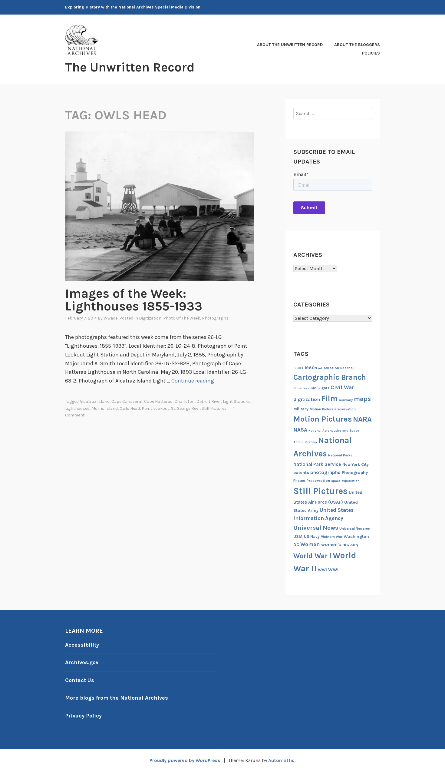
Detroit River (208, 401)
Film (329, 398)
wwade (110, 318)
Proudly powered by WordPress (185, 760)
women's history (339, 544)
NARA (362, 419)
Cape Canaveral (126, 401)
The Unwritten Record (130, 67)
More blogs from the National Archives (116, 697)
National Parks (340, 455)
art (320, 368)
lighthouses (77, 408)
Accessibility (82, 644)
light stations (237, 401)
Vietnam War (331, 537)
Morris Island (104, 408)
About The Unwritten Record (290, 44)
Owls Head (130, 408)
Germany (346, 400)
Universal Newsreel (355, 529)
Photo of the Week (181, 318)
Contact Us (79, 680)
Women (310, 544)
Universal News (315, 527)
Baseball (347, 368)
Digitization (150, 318)
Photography (355, 472)
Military (300, 409)
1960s (311, 367)
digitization (306, 399)
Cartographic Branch (329, 377)
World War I (312, 556)
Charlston (184, 401)
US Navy (312, 536)
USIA (298, 536)
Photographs (215, 318)
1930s (298, 368)
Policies (371, 53)
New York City (355, 464)
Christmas (301, 388)
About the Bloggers (357, 44)
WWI (322, 570)
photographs (325, 472)
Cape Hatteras (158, 401)
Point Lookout (155, 408)
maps (362, 399)
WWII (334, 569)
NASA (300, 430)
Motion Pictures (322, 419)
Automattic (281, 760)
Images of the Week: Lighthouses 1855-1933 (133, 300)
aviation (331, 368)
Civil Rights (320, 388)
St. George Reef (185, 408)
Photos (299, 481)
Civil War (342, 387)
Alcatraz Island (95, 401)
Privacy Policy (83, 715)
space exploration (345, 481)
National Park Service (317, 464)
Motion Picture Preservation (333, 409)
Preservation (318, 480)
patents (301, 472)
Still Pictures (214, 408)
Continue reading (192, 380)
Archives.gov (81, 662)
